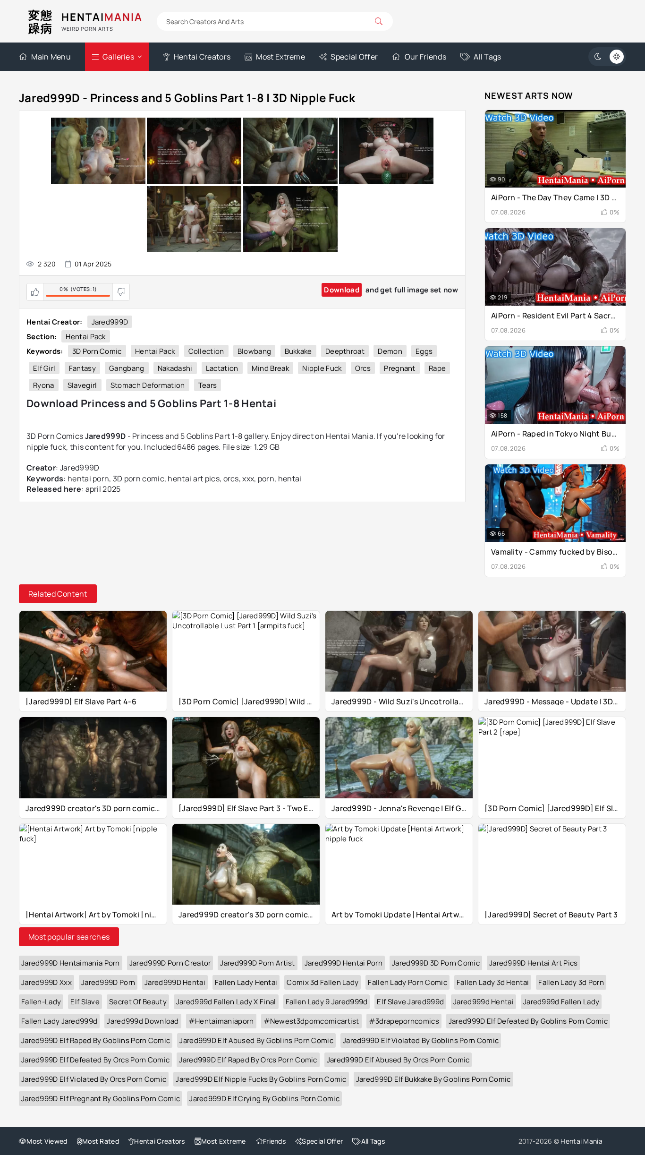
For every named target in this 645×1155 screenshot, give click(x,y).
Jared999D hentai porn (343, 963)
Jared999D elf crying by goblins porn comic (264, 1099)
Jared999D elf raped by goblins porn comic (95, 1040)
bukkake (298, 351)
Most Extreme (280, 56)
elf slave (85, 1002)
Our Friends (425, 56)
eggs (424, 351)
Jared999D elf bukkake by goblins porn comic (433, 1079)
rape (437, 368)
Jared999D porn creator (170, 963)
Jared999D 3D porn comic (436, 963)
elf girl (44, 368)
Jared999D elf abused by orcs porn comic (398, 1060)
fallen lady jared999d (59, 1021)
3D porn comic (97, 351)
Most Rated (100, 1141)
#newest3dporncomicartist (311, 1021)
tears (207, 385)
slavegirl (82, 385)
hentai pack (155, 351)
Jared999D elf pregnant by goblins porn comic (100, 1099)
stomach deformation (147, 385)
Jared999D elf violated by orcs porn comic (93, 1079)
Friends (274, 1141)
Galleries (118, 56)
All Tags (487, 56)
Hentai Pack (85, 337)
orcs (363, 368)
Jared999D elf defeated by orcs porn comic (95, 1060)
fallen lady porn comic (407, 982)
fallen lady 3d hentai (493, 982)
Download (341, 290)
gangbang (126, 368)
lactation (222, 368)
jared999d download (142, 1021)
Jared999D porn (108, 982)
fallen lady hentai (246, 982)
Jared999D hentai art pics (533, 963)
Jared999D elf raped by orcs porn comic (248, 1060)
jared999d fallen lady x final (226, 1002)
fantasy (82, 368)
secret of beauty (138, 1002)
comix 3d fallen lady (322, 982)
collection (206, 351)
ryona (43, 385)
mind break (270, 368)
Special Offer (354, 56)
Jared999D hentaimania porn (70, 963)
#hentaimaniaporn (221, 1021)
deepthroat (345, 351)
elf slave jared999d (410, 1002)
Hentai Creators (202, 56)
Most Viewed (46, 1141)
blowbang (254, 351)
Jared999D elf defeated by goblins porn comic (528, 1021)
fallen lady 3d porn (571, 982)
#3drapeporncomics (404, 1021)
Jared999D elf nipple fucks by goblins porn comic (261, 1079)
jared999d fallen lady (561, 1002)
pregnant (399, 368)
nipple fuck (321, 368)
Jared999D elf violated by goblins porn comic (421, 1040)
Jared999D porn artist (257, 963)
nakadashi (175, 368)
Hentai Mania (581, 1141)
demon (390, 351)
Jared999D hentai (174, 982)
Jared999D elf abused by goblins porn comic (256, 1040)
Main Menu (51, 56)
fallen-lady (41, 1002)
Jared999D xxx (46, 982)
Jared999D (110, 322)
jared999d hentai (483, 1002)
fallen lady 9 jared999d (327, 1002)
